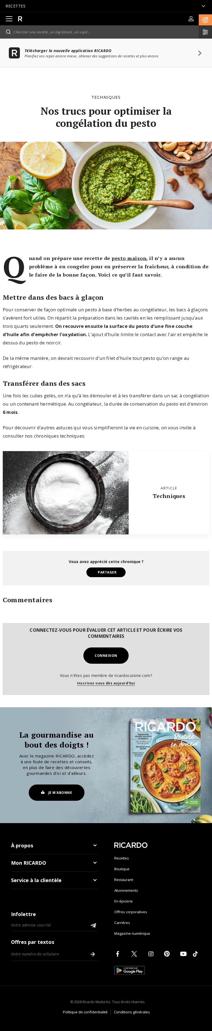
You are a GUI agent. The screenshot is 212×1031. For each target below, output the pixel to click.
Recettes (121, 858)
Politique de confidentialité (85, 1011)
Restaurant (123, 879)
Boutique (121, 868)
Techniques (106, 97)
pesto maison (129, 258)
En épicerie (123, 901)
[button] (205, 19)
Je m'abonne (60, 792)
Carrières (122, 922)
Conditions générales (132, 1011)
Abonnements (126, 890)
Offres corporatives (130, 911)
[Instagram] (151, 953)
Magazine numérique (132, 933)
